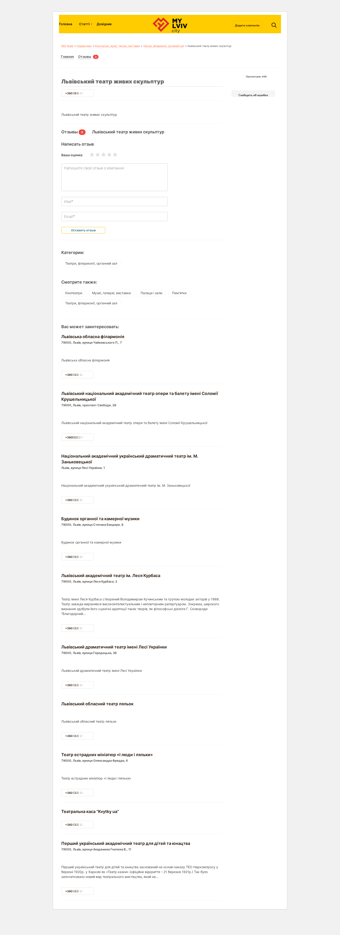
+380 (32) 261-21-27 (79, 792)
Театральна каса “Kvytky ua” (90, 811)
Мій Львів (67, 46)
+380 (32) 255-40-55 (80, 557)
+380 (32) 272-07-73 (79, 736)
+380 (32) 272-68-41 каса (83, 891)
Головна (65, 24)
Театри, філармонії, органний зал (163, 46)
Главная (67, 56)
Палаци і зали (151, 293)
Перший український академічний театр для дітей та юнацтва (125, 843)
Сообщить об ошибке (253, 95)
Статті (84, 24)
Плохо (94, 154)
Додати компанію (247, 25)
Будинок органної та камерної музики (100, 518)
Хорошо (106, 154)
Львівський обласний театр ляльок (97, 703)
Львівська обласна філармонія (92, 336)
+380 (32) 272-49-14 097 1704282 (89, 628)
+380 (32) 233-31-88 (80, 685)
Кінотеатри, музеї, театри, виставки (117, 46)
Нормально (100, 154)
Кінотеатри (73, 293)
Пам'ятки (179, 293)
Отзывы (84, 56)
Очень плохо (89, 154)
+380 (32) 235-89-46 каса (83, 374)
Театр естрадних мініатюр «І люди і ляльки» (107, 754)
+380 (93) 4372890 (79, 93)
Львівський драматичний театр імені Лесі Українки (114, 647)
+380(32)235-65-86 (79, 437)
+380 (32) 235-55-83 (80, 500)
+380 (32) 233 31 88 (79, 824)
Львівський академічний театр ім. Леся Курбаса (110, 575)
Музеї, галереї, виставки (111, 293)
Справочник (84, 46)
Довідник (104, 24)
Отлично (112, 154)
